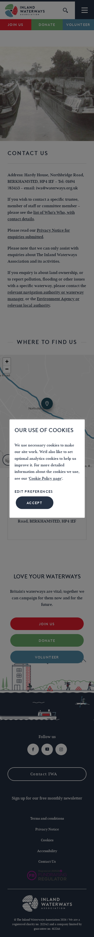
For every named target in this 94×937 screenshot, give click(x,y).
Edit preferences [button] (34, 492)
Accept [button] (34, 503)
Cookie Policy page (45, 478)
